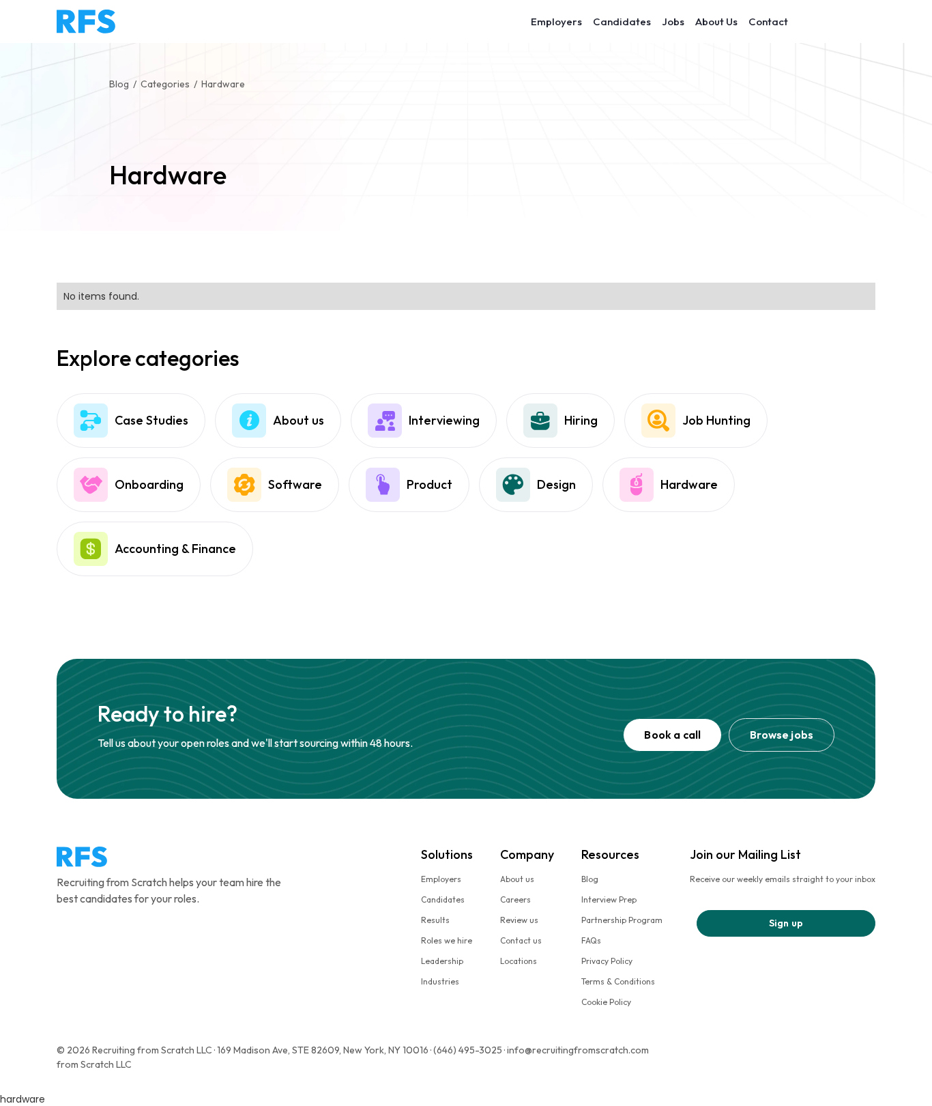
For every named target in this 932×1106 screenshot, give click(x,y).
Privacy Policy (606, 961)
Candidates (622, 21)
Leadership (442, 961)
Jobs (673, 21)
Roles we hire (446, 940)
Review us (519, 920)
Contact (768, 21)
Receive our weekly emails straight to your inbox (782, 879)
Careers (515, 899)
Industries (440, 981)
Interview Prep (609, 899)
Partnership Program (621, 920)
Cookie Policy (606, 1002)
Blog (589, 879)
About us (517, 879)
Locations (518, 961)
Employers (556, 21)
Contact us (521, 940)
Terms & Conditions (618, 981)
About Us (716, 21)
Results (435, 920)
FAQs (591, 940)
